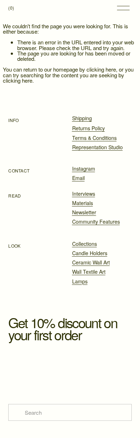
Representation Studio (97, 147)
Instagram (83, 168)
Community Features (96, 221)
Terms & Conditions (94, 137)
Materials (82, 202)
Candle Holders (89, 253)
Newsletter (84, 212)
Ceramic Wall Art (91, 262)
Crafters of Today (75, 8)
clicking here (101, 69)
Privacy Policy (98, 381)
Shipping (82, 118)
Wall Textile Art (89, 271)
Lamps (80, 281)
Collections (84, 243)
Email (78, 177)
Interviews (83, 193)
